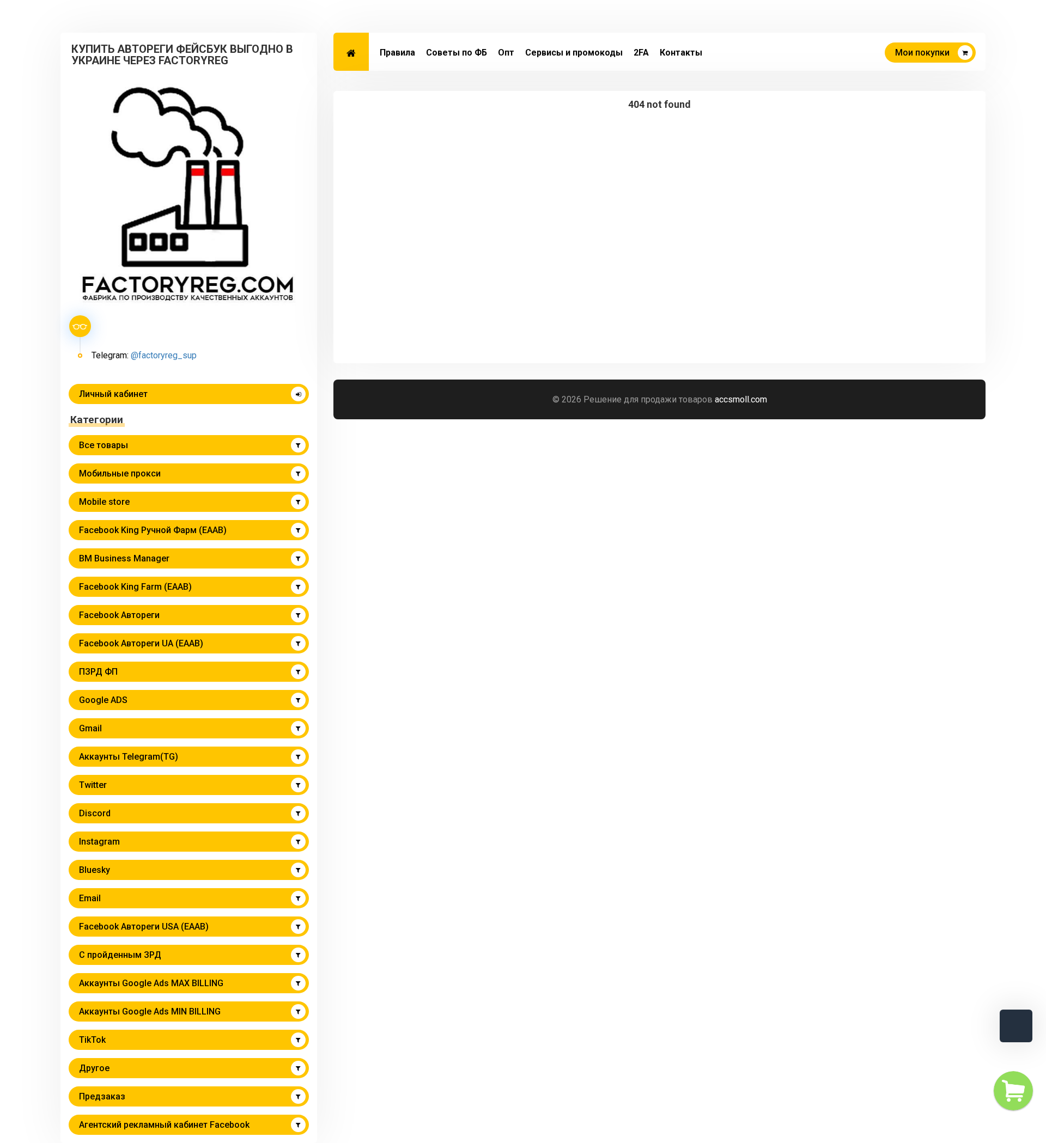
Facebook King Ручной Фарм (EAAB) (153, 530)
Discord (95, 813)
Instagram (99, 841)
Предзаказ (102, 1096)
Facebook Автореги (119, 615)
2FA (641, 52)
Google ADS (103, 700)
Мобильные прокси (120, 473)
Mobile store (104, 502)
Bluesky (94, 870)
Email (90, 898)
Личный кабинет (113, 394)
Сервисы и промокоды (574, 52)
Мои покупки (922, 52)
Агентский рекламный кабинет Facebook (164, 1125)
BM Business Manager (124, 558)
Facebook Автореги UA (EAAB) (141, 643)
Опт (506, 52)
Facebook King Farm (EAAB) (135, 587)
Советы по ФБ (456, 52)
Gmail (90, 728)
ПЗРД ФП (98, 672)
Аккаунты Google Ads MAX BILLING (151, 983)
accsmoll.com (741, 399)
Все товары (103, 445)
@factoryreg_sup (164, 355)
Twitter (93, 785)
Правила (397, 52)
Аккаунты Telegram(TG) (128, 756)
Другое (94, 1068)
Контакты (681, 52)
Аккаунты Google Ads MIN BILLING (150, 1011)
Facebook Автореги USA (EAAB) (144, 926)
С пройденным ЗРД (120, 955)
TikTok (92, 1040)
